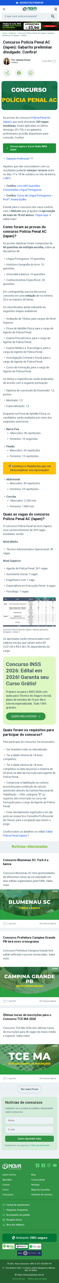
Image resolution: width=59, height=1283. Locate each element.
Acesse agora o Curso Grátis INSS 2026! (28, 148)
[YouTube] (55, 1165)
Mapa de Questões (40, 1189)
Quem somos (9, 1174)
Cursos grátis (38, 1179)
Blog (33, 1174)
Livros (5, 1189)
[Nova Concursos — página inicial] (30, 9)
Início (4, 33)
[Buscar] (54, 16)
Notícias (12, 33)
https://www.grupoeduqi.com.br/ (30, 1275)
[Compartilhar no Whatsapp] (31, 73)
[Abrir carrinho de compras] (55, 9)
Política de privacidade (39, 1145)
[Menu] (4, 9)
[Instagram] (49, 1165)
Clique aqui (41, 215)
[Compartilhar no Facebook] (19, 73)
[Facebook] (43, 1165)
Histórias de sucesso (41, 1194)
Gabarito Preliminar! (18, 158)
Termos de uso (18, 1279)
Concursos (7, 1194)
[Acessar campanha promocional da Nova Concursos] (29, 26)
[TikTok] (37, 1165)
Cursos (6, 1184)
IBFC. (8, 178)
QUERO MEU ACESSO (23, 716)
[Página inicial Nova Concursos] (11, 1167)
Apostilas (7, 1179)
